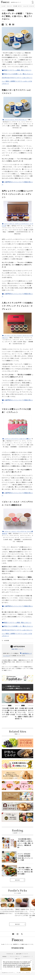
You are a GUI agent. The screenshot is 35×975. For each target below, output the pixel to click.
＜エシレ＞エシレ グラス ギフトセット (15, 119)
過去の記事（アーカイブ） (22, 953)
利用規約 (4, 956)
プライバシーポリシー (15, 956)
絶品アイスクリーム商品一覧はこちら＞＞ (17, 70)
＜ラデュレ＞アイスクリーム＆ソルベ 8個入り (17, 438)
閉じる (34, 969)
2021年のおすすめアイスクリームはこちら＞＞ (17, 78)
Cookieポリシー (27, 956)
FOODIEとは (10, 953)
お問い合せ (17, 958)
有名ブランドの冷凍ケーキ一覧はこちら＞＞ (18, 74)
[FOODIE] (13, 24)
